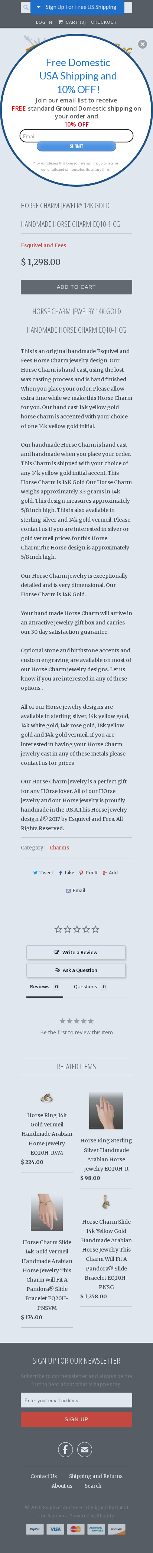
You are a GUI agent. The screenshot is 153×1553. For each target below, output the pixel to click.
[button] (142, 44)
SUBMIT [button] (76, 146)
